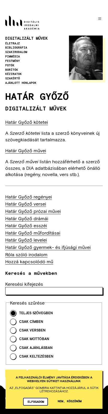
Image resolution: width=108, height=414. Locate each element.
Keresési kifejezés (24, 284)
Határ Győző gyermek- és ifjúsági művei (48, 247)
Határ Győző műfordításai (32, 233)
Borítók (11, 69)
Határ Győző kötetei (26, 122)
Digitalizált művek (26, 38)
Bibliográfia (16, 47)
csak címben (31, 322)
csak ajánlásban (36, 348)
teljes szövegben (36, 313)
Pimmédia (12, 56)
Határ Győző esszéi (26, 225)
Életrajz (12, 43)
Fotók (9, 65)
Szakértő (12, 78)
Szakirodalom (16, 52)
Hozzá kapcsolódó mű (29, 261)
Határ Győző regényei (28, 197)
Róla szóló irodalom (26, 254)
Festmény (12, 60)
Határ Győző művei (25, 150)
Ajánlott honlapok (20, 82)
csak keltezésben (36, 356)
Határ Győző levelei (26, 240)
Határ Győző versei (25, 204)
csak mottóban (34, 339)
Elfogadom (36, 401)
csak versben (32, 330)
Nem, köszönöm (70, 401)
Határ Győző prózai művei (33, 211)
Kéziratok (13, 73)
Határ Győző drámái (26, 218)
